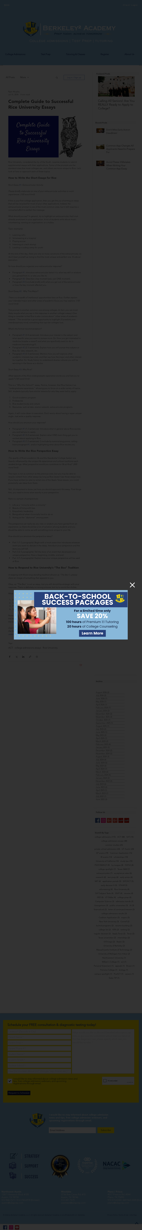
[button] (132, 585)
